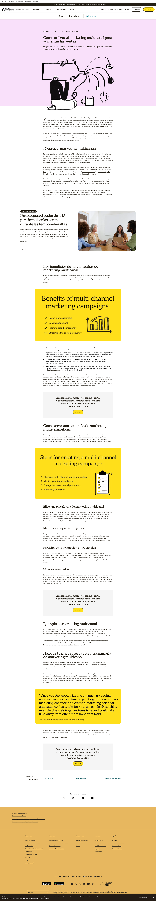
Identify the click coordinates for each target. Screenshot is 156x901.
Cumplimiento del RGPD (31, 854)
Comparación (28, 851)
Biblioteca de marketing (69, 16)
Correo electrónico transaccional (34, 848)
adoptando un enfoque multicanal (62, 124)
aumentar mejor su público (57, 631)
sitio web (94, 169)
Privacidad (118, 892)
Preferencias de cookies (64, 894)
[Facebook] (72, 884)
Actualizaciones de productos (33, 843)
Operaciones (49, 776)
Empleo (97, 848)
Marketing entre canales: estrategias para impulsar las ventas (28, 819)
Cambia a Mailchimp (61, 9)
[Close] (153, 897)
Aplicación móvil (29, 863)
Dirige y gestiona (80, 778)
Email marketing (29, 846)
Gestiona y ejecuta (49, 31)
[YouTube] (88, 884)
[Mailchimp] (35, 1)
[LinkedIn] (84, 884)
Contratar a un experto (118, 843)
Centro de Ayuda (116, 846)
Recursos (48, 9)
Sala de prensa (98, 843)
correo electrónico (88, 172)
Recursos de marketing (113, 778)
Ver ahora (25, 250)
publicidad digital (78, 190)
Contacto (114, 840)
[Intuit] (4, 1)
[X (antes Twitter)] (76, 884)
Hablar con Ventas (117, 848)
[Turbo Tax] (11, 1)
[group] (103, 9)
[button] (103, 9)
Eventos (78, 846)
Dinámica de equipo (81, 776)
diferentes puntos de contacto (60, 379)
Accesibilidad (98, 851)
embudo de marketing (55, 370)
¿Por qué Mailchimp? (30, 840)
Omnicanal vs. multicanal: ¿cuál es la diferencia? (25, 822)
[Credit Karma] (19, 1)
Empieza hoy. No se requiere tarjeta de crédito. (93, 4)
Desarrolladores (80, 843)
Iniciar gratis (148, 9)
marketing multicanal (69, 377)
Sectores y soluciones (22, 9)
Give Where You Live (100, 846)
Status (26, 860)
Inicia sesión (136, 9)
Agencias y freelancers (82, 840)
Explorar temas (91, 16)
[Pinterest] (93, 884)
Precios (72, 9)
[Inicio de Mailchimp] (7, 9)
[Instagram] (80, 884)
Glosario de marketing (55, 846)
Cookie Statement (45, 898)
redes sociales (50, 174)
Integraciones (37, 9)
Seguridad (27, 857)
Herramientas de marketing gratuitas (59, 843)
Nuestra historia (99, 840)
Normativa (55, 894)
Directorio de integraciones (56, 848)
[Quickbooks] (28, 1)
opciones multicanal (81, 662)
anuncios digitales (104, 172)
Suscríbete (78, 412)
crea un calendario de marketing (65, 678)
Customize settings (143, 897)
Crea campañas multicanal (70, 31)
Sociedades (49, 778)
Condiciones (124, 892)
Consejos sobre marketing (56, 840)
